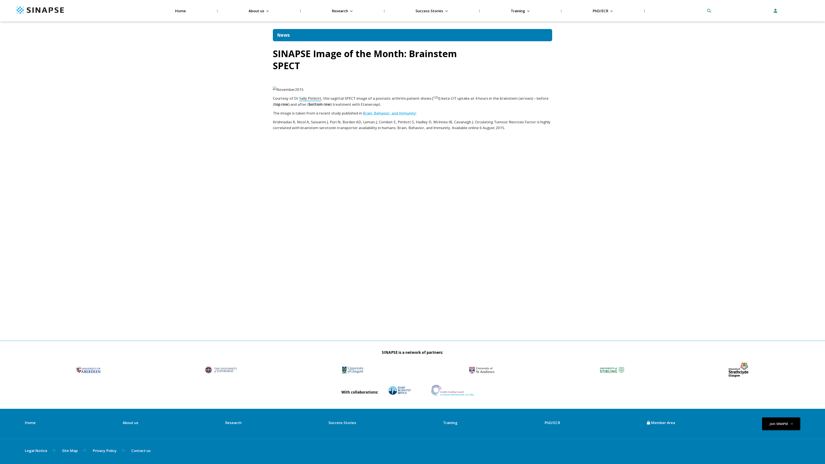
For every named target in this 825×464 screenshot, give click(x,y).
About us (256, 11)
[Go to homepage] (40, 12)
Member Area (662, 422)
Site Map (70, 450)
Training (518, 11)
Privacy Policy (104, 450)
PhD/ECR (600, 11)
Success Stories (429, 11)
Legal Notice (36, 450)
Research (340, 11)
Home (180, 11)
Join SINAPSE (779, 424)
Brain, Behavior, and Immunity (389, 113)
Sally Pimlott (310, 98)
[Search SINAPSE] (709, 11)
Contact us (141, 450)
